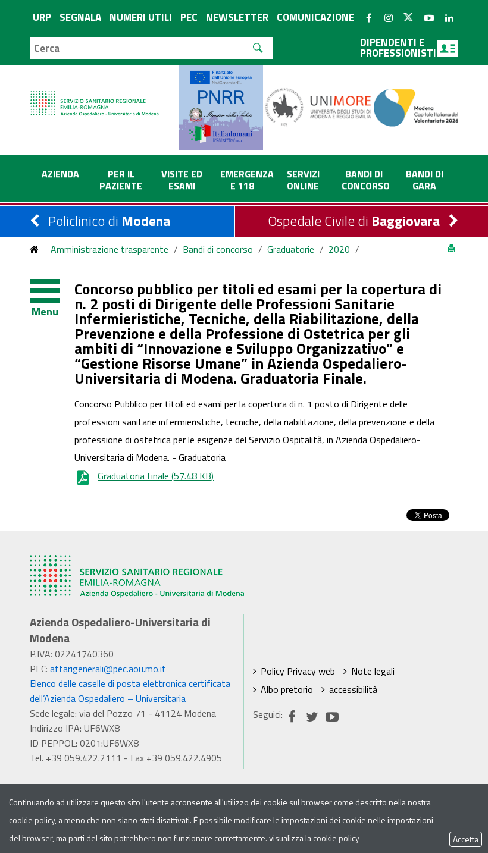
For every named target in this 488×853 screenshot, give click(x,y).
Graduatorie (290, 249)
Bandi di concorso (218, 249)
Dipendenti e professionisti (398, 47)
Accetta (465, 839)
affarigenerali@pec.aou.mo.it (108, 668)
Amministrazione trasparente (109, 249)
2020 (339, 249)
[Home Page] (95, 91)
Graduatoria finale (156, 476)
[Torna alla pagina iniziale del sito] (34, 249)
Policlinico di (109, 221)
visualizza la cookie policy (314, 838)
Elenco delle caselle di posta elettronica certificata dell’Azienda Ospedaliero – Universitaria (130, 690)
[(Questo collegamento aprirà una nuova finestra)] (318, 106)
